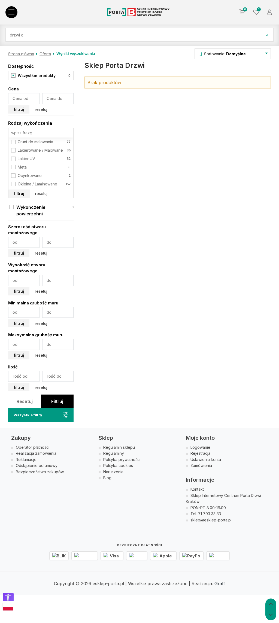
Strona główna (21, 53)
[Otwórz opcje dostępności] (8, 597)
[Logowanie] (269, 12)
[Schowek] (256, 12)
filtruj (19, 109)
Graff (219, 583)
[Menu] (11, 12)
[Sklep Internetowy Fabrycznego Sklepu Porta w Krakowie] (138, 12)
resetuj (41, 109)
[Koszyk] (242, 12)
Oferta (45, 53)
